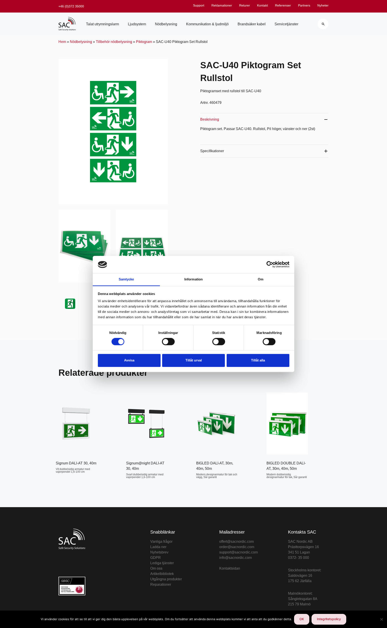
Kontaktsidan (229, 568)
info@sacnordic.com (235, 558)
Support (198, 5)
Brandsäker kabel (252, 24)
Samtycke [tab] (126, 279)
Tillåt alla (258, 360)
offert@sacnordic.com (236, 541)
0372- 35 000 (298, 558)
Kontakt (262, 5)
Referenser (283, 5)
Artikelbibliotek (162, 574)
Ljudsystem (137, 24)
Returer (244, 5)
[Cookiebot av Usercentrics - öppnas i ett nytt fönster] (269, 264)
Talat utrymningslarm (102, 24)
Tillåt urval (193, 360)
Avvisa (129, 360)
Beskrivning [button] (209, 119)
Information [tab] (193, 279)
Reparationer (160, 584)
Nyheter (323, 5)
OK (301, 619)
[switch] (168, 341)
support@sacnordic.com (238, 552)
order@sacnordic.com (236, 547)
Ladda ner (158, 547)
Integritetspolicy (329, 619)
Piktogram (144, 42)
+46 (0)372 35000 (71, 6)
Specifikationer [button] (212, 151)
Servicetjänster (286, 24)
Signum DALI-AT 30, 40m (76, 463)
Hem (62, 42)
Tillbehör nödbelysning (114, 42)
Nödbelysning (166, 24)
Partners (304, 5)
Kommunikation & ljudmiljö (207, 24)
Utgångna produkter (166, 579)
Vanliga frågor (161, 541)
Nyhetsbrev (159, 552)
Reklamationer (221, 5)
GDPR (155, 558)
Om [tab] (260, 279)
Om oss (156, 568)
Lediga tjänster (162, 563)
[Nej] (381, 619)
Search (323, 24)
